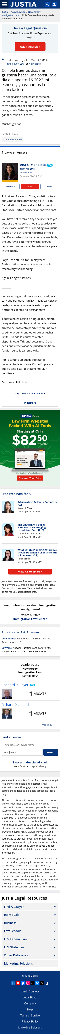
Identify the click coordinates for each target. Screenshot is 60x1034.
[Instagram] (28, 983)
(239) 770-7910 (27, 168)
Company (30, 1003)
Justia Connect (30, 991)
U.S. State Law (14, 947)
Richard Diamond (15, 704)
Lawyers (7, 647)
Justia (5, 12)
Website (10, 186)
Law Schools (12, 931)
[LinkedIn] (13, 983)
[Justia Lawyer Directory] (47, 983)
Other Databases (16, 955)
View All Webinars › (30, 571)
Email (49, 186)
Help (30, 1009)
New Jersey (34, 12)
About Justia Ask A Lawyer (21, 632)
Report (31, 402)
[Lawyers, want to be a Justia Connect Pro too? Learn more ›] (49, 165)
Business (10, 923)
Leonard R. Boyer (15, 684)
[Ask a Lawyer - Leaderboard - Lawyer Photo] (7, 694)
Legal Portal (30, 997)
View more (50, 725)
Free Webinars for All (17, 494)
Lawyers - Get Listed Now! (30, 762)
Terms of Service (30, 1015)
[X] (42, 983)
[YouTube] (18, 983)
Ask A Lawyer (18, 12)
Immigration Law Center (30, 619)
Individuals (11, 915)
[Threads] (32, 983)
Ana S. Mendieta (33, 165)
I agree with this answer (30, 393)
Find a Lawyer (12, 737)
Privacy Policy (30, 1021)
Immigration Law (10, 15)
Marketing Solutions (18, 963)
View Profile (26, 172)
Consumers (8, 638)
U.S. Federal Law (15, 939)
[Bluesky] (37, 983)
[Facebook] (23, 983)
